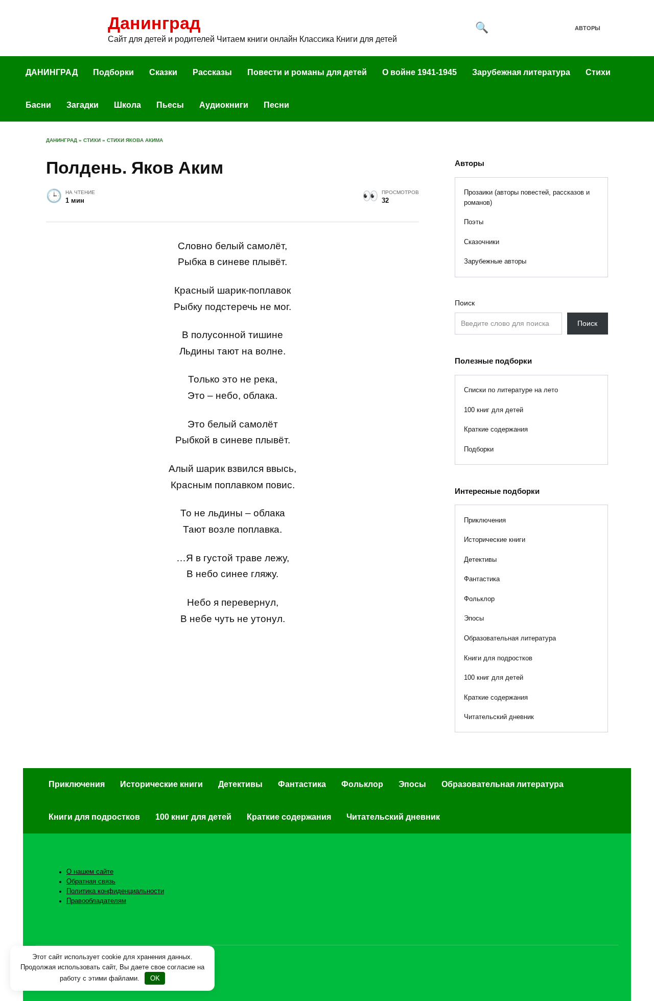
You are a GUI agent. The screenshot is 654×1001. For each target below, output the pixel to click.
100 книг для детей (493, 410)
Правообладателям (96, 900)
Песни (276, 105)
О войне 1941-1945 (419, 72)
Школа (127, 105)
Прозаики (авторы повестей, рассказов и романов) (527, 197)
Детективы (480, 559)
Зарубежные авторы (495, 261)
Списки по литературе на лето (511, 390)
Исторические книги (494, 539)
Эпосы (474, 618)
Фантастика (482, 579)
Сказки (163, 72)
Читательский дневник (499, 717)
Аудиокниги (223, 105)
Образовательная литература (510, 638)
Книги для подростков (498, 658)
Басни (38, 105)
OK (155, 978)
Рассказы (212, 72)
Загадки (82, 105)
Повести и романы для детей (307, 72)
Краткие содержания (496, 429)
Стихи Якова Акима (135, 140)
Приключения (485, 520)
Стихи (598, 72)
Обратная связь (90, 881)
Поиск (465, 303)
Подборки (113, 72)
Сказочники (481, 242)
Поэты (473, 222)
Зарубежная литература (521, 72)
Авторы (587, 28)
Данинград (154, 23)
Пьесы (170, 105)
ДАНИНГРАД (52, 72)
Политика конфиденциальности (115, 891)
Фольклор (479, 599)
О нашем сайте (89, 871)
